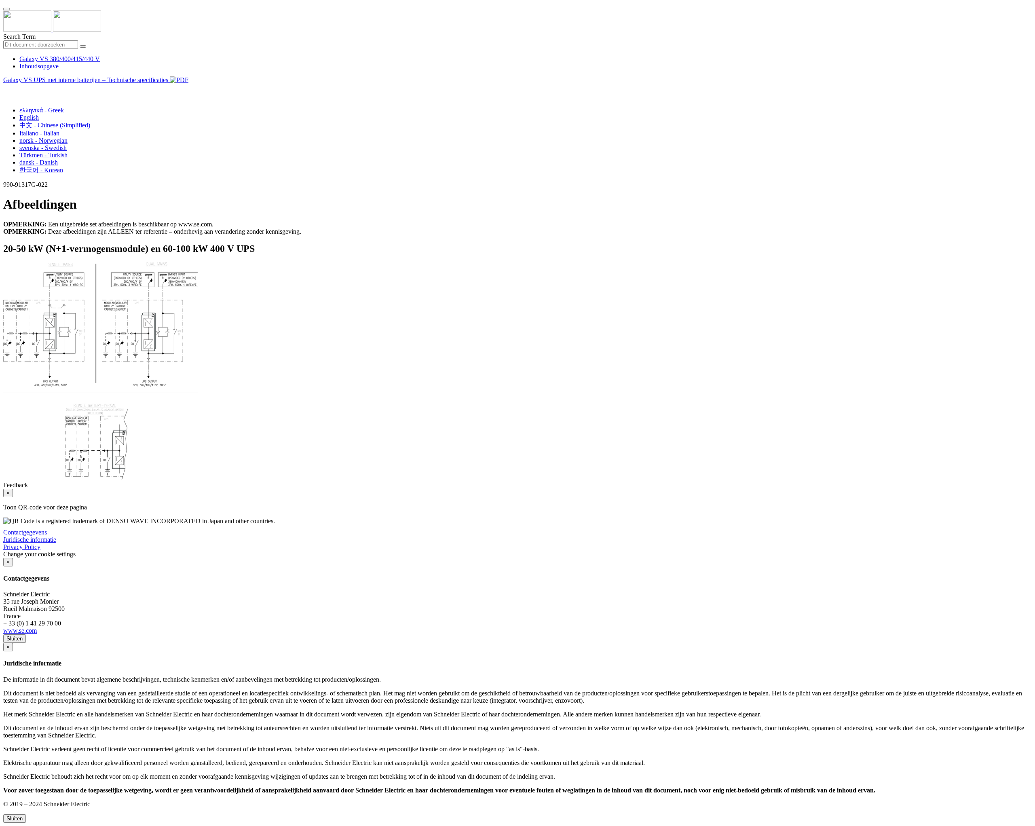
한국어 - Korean (41, 170)
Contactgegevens (25, 532)
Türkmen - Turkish (43, 155)
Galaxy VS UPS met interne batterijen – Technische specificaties (86, 79)
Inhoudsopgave (39, 66)
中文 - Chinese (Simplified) (54, 125)
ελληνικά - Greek (41, 110)
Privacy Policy (21, 546)
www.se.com (20, 630)
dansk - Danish (38, 162)
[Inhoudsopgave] (6, 89)
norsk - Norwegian (43, 140)
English (29, 117)
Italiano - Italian (39, 133)
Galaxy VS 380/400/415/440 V (59, 58)
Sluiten (14, 639)
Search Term (19, 36)
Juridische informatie (29, 539)
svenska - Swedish (43, 147)
